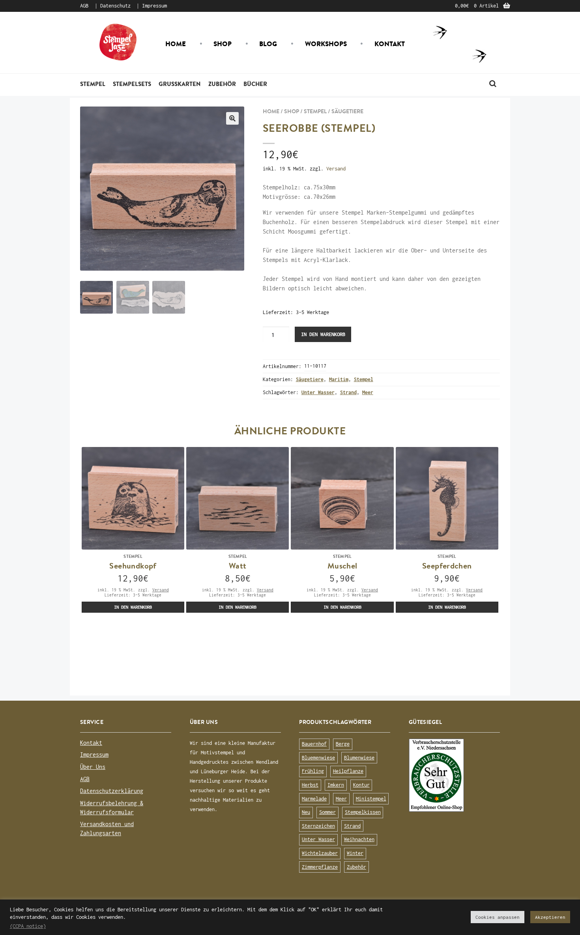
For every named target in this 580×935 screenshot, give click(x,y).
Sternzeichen (318, 826)
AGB (84, 6)
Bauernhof (314, 744)
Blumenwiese (359, 758)
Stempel (92, 84)
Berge (343, 744)
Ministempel (371, 799)
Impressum (154, 6)
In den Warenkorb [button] (133, 607)
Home (175, 44)
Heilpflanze (348, 771)
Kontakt (389, 44)
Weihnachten (359, 839)
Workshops (326, 44)
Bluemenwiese (318, 758)
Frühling (313, 771)
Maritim (338, 379)
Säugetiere (347, 111)
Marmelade (314, 799)
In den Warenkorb (323, 334)
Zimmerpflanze (320, 867)
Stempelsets (132, 84)
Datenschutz (115, 6)
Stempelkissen (363, 812)
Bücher (255, 84)
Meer (367, 392)
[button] (232, 118)
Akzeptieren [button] (550, 917)
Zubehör (222, 84)
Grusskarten (179, 84)
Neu (306, 812)
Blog (268, 44)
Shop (222, 44)
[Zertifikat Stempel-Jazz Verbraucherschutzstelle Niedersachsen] (454, 775)
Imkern (335, 785)
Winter (355, 853)
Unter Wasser (318, 392)
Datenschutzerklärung (111, 790)
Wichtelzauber (320, 853)
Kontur (361, 785)
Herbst (310, 785)
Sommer (327, 812)
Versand (336, 169)
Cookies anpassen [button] (497, 917)
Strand (348, 392)
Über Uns (92, 766)
